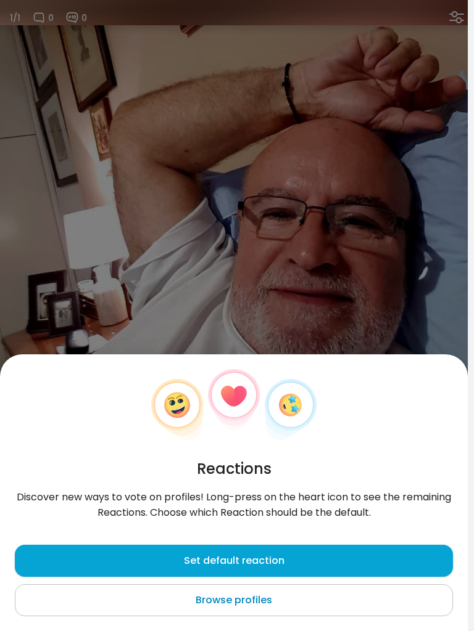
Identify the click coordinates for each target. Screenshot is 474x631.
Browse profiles (234, 600)
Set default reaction (234, 560)
